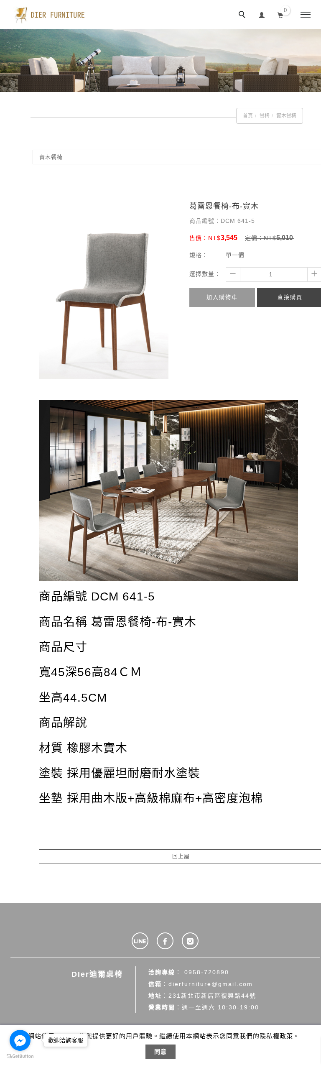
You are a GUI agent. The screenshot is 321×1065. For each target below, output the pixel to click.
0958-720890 (206, 972)
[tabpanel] (160, 60)
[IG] (190, 940)
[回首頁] (50, 14)
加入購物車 (222, 297)
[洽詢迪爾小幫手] (140, 940)
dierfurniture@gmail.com (210, 984)
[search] (243, 15)
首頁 (248, 116)
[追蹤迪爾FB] (165, 940)
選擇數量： (205, 274)
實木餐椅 (286, 116)
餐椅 (265, 116)
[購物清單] (281, 14)
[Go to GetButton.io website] (20, 1056)
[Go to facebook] (20, 1040)
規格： (198, 255)
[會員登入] (262, 14)
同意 (160, 1051)
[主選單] (305, 15)
